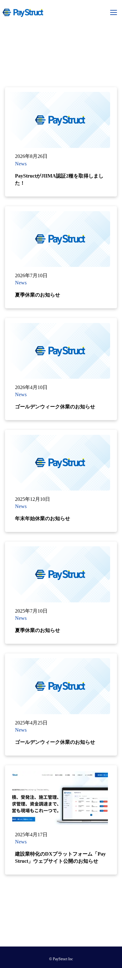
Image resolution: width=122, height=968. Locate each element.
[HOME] (23, 12)
